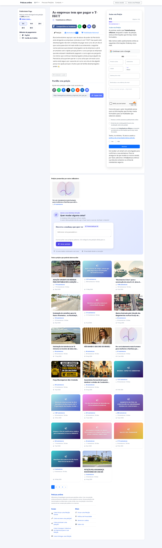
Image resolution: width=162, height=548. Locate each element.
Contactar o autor (60, 75)
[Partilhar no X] (84, 26)
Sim (112, 141)
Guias (53, 509)
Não (118, 141)
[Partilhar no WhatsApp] (80, 26)
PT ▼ (38, 2)
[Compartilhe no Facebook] (64, 90)
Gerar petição (65, 244)
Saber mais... (26, 19)
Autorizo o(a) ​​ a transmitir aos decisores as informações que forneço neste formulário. (125, 130)
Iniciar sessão (119, 2)
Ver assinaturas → (114, 24)
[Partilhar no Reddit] (78, 90)
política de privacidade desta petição (122, 138)
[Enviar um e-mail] (89, 26)
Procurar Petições (48, 2)
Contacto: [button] (58, 2)
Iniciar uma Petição (134, 2)
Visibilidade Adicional (91, 33)
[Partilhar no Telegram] (73, 90)
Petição (58, 33)
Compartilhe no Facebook (66, 26)
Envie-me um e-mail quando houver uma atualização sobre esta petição (122, 124)
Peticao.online (26, 3)
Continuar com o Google (121, 51)
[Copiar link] (94, 26)
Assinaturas (72, 33)
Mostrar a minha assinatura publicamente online (124, 120)
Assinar (124, 146)
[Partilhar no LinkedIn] (82, 90)
